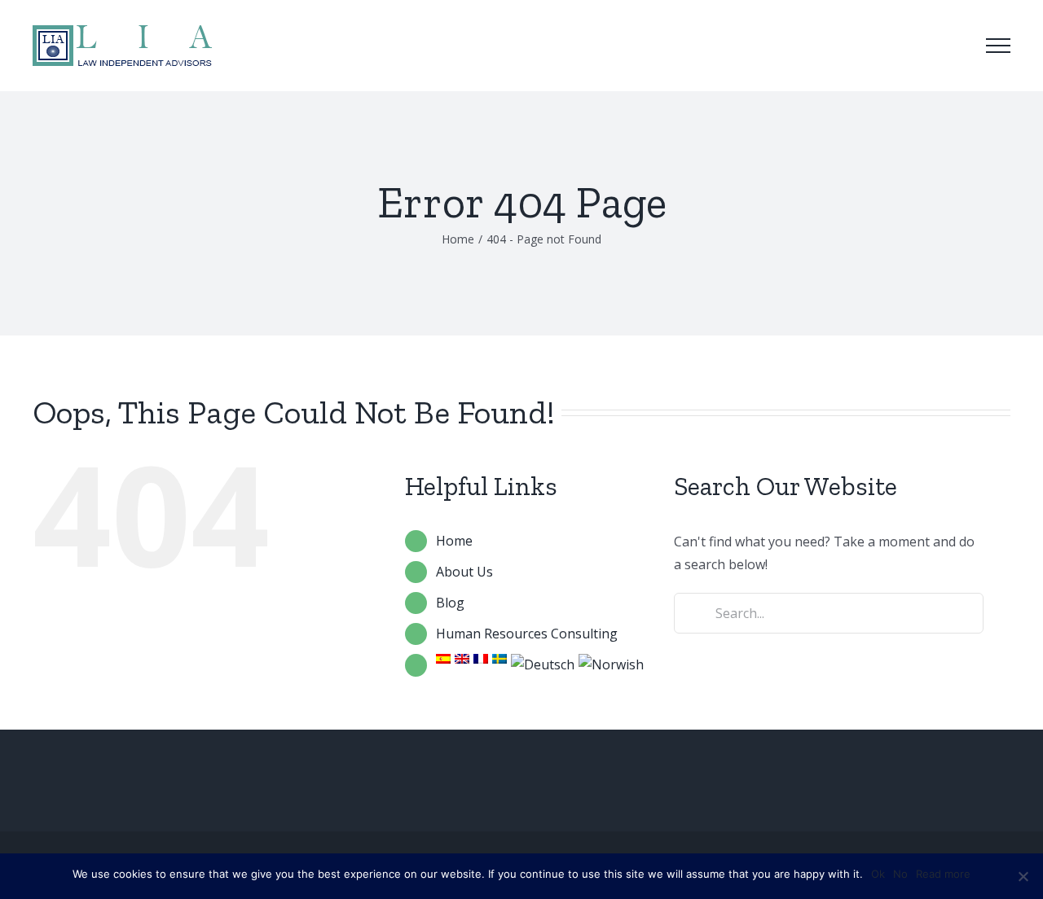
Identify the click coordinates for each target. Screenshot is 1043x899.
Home (454, 541)
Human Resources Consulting (527, 633)
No (900, 873)
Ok (878, 873)
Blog (450, 603)
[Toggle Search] (952, 45)
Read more (943, 873)
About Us (464, 572)
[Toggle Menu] (998, 45)
